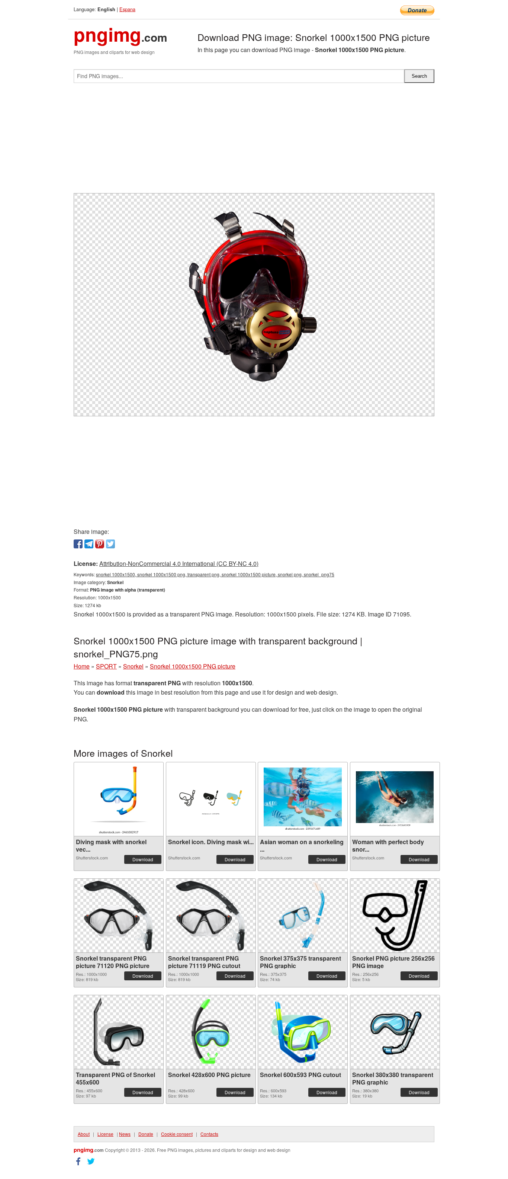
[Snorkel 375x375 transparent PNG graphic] (302, 915)
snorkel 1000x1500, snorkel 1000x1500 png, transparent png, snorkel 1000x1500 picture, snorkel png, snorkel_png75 (215, 574)
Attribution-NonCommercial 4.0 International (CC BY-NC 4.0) (178, 563)
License (105, 1134)
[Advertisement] (254, 141)
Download (142, 859)
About (84, 1134)
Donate (145, 1134)
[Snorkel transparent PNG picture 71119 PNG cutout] (211, 915)
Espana (127, 9)
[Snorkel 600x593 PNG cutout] (303, 1032)
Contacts (209, 1134)
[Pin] (99, 543)
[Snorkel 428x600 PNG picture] (211, 1032)
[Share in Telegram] (88, 543)
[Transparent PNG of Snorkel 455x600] (118, 1032)
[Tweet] (110, 543)
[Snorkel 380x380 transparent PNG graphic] (395, 1032)
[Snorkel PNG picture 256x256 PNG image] (395, 915)
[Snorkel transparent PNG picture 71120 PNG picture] (118, 915)
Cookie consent (177, 1134)
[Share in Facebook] (78, 543)
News (125, 1134)
